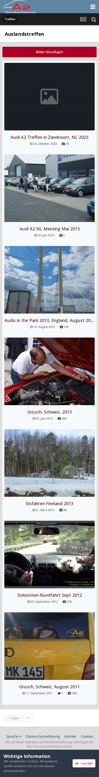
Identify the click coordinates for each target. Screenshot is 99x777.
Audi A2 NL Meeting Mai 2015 (49, 229)
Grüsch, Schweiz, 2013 (49, 412)
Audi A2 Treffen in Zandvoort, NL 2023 (49, 137)
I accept (86, 763)
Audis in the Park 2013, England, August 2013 (49, 320)
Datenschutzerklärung (43, 736)
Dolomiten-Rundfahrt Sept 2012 (49, 595)
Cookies (87, 736)
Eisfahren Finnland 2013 (49, 503)
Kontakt (70, 736)
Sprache (12, 736)
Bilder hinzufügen (49, 52)
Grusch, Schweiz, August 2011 (49, 686)
